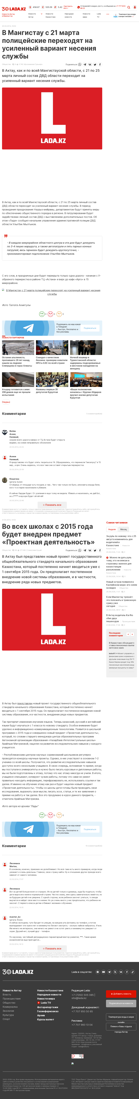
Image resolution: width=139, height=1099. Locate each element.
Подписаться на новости (121, 1003)
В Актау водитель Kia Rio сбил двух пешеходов (120, 618)
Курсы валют (45, 1019)
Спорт (6, 1019)
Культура (8, 1015)
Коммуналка (10, 1006)
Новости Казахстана (50, 990)
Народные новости (49, 994)
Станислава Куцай (34, 550)
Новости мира (46, 998)
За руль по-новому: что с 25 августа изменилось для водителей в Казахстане (121, 542)
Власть (7, 994)
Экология (8, 1010)
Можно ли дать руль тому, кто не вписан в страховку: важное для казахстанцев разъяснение (118, 565)
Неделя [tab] (112, 529)
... (107, 13)
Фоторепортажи (47, 1007)
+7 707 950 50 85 (82, 1011)
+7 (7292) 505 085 (83, 995)
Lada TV (46, 1002)
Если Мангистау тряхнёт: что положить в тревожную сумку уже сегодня (121, 601)
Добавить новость (122, 994)
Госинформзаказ (48, 1011)
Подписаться (90, 328)
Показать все (53, 504)
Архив (41, 1015)
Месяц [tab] (123, 529)
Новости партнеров (13, 338)
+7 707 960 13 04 (82, 1024)
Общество (6, 64)
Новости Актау (32, 15)
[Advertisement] (52, 181)
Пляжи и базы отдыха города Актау (121, 1027)
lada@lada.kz (83, 1047)
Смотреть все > (68, 7)
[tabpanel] (121, 580)
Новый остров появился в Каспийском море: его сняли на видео (121, 584)
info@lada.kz (86, 1044)
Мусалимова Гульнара (33, 64)
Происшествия (11, 998)
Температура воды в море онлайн (121, 1018)
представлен (24, 703)
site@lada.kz (79, 998)
